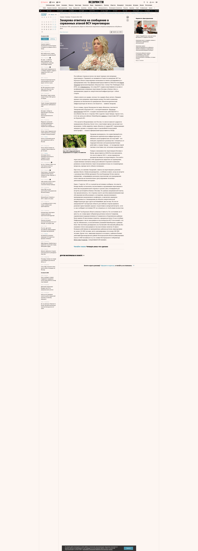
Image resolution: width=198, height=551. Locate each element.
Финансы (71, 5)
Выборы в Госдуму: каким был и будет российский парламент (147, 13)
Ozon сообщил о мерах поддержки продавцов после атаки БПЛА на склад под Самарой (48, 280)
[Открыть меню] (156, 2)
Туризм (150, 8)
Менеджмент (120, 5)
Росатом (112, 109)
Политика (106, 5)
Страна (95, 8)
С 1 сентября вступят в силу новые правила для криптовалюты (48, 205)
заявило (104, 116)
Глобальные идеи (50, 5)
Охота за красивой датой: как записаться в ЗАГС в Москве (48, 140)
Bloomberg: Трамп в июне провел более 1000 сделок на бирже (48, 97)
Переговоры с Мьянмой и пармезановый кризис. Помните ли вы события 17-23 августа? (48, 174)
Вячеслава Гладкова (80, 240)
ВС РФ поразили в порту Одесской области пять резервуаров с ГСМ (47, 89)
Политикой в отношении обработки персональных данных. (98, 549)
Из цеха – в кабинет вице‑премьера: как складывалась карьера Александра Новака (47, 62)
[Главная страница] (96, 2)
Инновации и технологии (115, 8)
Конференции (143, 8)
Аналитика (83, 8)
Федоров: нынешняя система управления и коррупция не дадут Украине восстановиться (47, 124)
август (52, 14)
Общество (113, 5)
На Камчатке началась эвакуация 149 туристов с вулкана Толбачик (48, 237)
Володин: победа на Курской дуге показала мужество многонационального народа (47, 114)
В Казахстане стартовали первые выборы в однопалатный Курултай (48, 214)
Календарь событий (44, 14)
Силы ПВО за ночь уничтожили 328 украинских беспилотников (48, 191)
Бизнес (58, 5)
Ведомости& (76, 8)
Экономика (64, 5)
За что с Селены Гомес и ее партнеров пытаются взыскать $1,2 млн (48, 166)
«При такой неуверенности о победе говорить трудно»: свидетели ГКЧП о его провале (48, 71)
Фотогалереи (148, 5)
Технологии (85, 5)
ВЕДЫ (44, 8)
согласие (88, 548)
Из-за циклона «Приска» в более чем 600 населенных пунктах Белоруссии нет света (48, 306)
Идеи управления (62, 8)
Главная (62, 17)
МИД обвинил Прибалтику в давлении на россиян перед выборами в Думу (48, 245)
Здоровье (131, 8)
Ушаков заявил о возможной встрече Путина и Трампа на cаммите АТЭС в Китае (48, 46)
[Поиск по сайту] (147, 2)
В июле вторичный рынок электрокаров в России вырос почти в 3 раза (48, 81)
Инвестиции (78, 5)
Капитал (90, 8)
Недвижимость (98, 5)
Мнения (142, 5)
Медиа (91, 5)
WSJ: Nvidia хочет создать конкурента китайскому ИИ (48, 54)
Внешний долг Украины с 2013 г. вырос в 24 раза (48, 197)
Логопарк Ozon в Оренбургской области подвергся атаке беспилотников (47, 157)
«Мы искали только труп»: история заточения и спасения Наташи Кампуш (48, 183)
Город (70, 8)
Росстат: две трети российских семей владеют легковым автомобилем (48, 229)
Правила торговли (52, 8)
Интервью (135, 5)
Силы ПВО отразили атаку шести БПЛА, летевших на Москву (48, 268)
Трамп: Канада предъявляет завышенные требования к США (48, 104)
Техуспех (125, 8)
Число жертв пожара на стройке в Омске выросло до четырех (48, 149)
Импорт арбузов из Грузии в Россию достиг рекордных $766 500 (48, 252)
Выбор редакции (64, 13)
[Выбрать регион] (144, 2)
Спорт (137, 8)
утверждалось (85, 87)
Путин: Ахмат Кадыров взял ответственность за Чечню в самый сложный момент (48, 132)
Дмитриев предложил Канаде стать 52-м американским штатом (47, 288)
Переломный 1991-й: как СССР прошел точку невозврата (84, 13)
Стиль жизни (128, 5)
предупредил (78, 112)
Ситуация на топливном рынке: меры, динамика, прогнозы (115, 13)
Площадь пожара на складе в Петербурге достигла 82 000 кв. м (48, 260)
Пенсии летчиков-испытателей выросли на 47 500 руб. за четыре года (48, 222)
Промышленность (103, 8)
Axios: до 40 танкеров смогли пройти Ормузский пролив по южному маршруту (48, 297)
